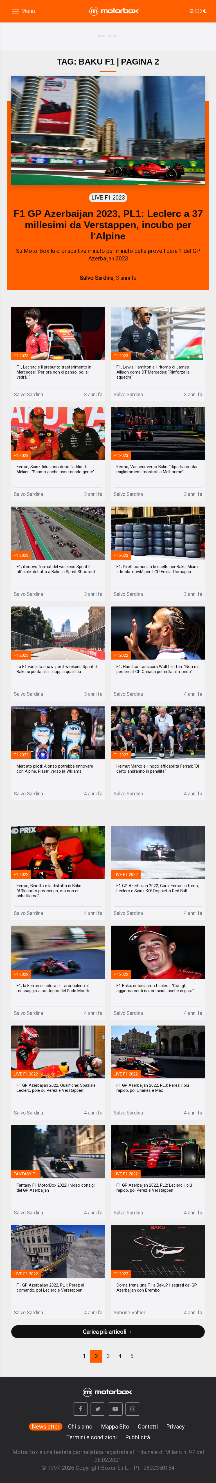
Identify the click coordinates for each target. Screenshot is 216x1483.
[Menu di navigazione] (23, 11)
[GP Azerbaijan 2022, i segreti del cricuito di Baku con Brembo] (158, 1251)
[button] (80, 1409)
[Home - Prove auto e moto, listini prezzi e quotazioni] (114, 11)
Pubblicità (137, 1437)
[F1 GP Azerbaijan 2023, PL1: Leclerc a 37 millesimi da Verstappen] (108, 130)
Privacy (175, 1426)
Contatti (148, 1426)
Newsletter (46, 1426)
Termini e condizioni (91, 1437)
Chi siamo (80, 1426)
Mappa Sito (115, 1426)
